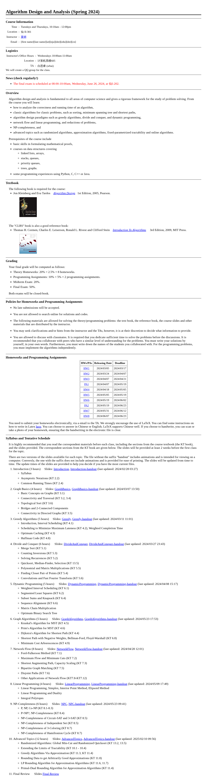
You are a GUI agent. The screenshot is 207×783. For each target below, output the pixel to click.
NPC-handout (76, 703)
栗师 (23, 36)
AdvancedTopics (72, 738)
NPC (64, 703)
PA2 (86, 405)
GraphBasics (62, 489)
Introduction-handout (83, 469)
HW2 (86, 373)
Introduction (61, 469)
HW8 (86, 416)
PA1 (86, 384)
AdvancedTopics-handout (99, 738)
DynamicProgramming (82, 584)
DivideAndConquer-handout (106, 544)
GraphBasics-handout (85, 489)
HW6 (86, 400)
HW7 (86, 410)
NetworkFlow (65, 648)
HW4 (86, 389)
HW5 (86, 394)
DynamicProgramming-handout (117, 584)
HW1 (86, 368)
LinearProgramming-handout (109, 683)
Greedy (66, 519)
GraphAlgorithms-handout (101, 618)
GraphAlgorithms (72, 618)
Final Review (51, 773)
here (38, 426)
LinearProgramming (77, 683)
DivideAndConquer (76, 544)
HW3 (86, 378)
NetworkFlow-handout (89, 648)
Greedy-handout (82, 519)
